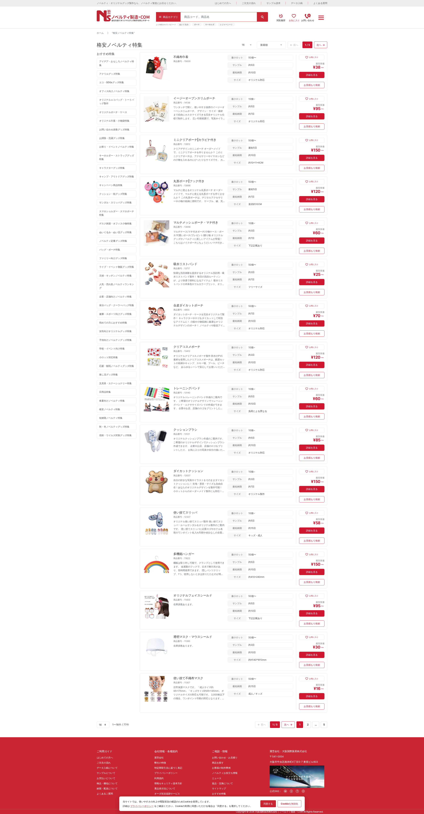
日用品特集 (105, 391)
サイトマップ (219, 788)
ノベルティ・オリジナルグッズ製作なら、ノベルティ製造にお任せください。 (137, 3)
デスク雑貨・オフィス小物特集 (115, 223)
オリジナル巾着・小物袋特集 (114, 120)
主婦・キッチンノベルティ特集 (115, 275)
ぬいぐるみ (183, 24)
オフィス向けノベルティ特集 (114, 91)
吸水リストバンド (185, 264)
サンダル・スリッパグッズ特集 (115, 202)
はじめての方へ (223, 3)
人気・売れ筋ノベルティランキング (116, 286)
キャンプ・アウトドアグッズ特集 (116, 176)
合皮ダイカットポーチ (188, 305)
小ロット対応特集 (108, 357)
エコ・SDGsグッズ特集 (111, 82)
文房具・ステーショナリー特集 (115, 383)
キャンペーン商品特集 (110, 185)
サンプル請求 (273, 3)
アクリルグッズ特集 (109, 73)
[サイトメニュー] (321, 18)
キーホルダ (209, 24)
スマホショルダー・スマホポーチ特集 (116, 213)
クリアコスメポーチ (186, 346)
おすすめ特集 (219, 793)
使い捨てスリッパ (185, 512)
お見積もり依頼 (312, 85)
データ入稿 (297, 3)
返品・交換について (222, 783)
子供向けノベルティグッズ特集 (115, 340)
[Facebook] (297, 791)
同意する (268, 803)
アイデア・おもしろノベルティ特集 (116, 63)
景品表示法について (164, 788)
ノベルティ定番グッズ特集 (113, 240)
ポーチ (197, 24)
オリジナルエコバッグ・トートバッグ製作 (116, 101)
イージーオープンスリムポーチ (194, 98)
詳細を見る (312, 74)
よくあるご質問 (105, 793)
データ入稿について (107, 767)
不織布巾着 (180, 57)
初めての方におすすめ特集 (113, 322)
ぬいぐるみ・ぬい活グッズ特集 (115, 232)
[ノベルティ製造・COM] (123, 16)
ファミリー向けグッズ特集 (113, 258)
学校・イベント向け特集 (112, 348)
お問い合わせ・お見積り (225, 757)
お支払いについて (106, 778)
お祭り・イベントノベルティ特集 (116, 146)
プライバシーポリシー (166, 772)
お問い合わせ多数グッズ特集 (114, 129)
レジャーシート (226, 24)
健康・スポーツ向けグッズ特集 (115, 314)
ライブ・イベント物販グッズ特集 (116, 266)
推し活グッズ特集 (108, 374)
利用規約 (159, 778)
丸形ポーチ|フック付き (188, 181)
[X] (291, 791)
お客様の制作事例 (221, 767)
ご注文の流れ (249, 3)
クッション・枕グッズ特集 (113, 193)
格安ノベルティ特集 (109, 409)
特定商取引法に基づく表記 (168, 767)
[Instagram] (303, 791)
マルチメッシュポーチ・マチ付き (195, 222)
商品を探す (218, 762)
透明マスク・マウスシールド (192, 636)
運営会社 (159, 757)
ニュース (216, 778)
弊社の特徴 (160, 762)
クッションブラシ (185, 429)
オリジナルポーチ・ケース (113, 112)
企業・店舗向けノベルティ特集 (115, 296)
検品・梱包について (107, 783)
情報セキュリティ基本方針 (168, 783)
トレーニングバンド (186, 388)
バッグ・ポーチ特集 (109, 249)
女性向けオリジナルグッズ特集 (115, 331)
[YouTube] (285, 791)
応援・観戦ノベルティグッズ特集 (116, 365)
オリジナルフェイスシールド (192, 595)
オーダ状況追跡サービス (167, 793)
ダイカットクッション (188, 471)
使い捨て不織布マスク (188, 678)
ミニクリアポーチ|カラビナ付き (194, 139)
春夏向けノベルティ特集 (112, 400)
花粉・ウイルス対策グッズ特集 (115, 435)
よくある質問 (320, 3)
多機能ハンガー (183, 554)
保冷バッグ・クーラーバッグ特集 (116, 305)
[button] (311, 57)
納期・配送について (107, 788)
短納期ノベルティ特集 (110, 417)
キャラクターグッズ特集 (112, 167)
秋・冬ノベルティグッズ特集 (114, 426)
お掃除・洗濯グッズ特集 (112, 138)
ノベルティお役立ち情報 (225, 772)
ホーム (100, 32)
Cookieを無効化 (289, 803)
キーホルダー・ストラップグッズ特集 (116, 157)
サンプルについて (106, 772)
